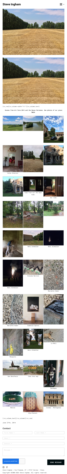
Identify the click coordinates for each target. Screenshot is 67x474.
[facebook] (7, 467)
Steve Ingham (12, 4)
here (33, 112)
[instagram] (3, 467)
